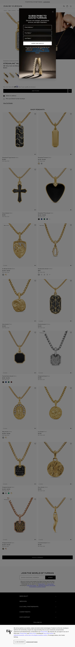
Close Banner (19, 642)
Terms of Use (45, 48)
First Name (28, 33)
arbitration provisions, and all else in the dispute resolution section (37, 51)
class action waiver (37, 50)
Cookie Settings (31, 642)
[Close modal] (53, 11)
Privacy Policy (36, 48)
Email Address (29, 27)
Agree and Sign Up (37, 43)
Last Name (28, 38)
